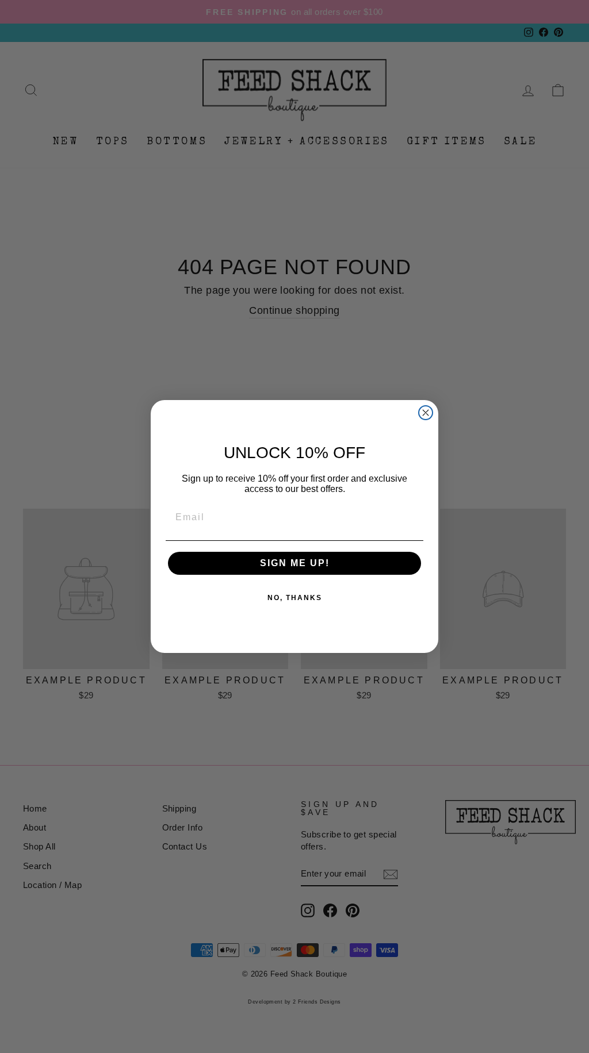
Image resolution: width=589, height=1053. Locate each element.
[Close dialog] (426, 413)
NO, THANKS (294, 598)
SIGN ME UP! (295, 563)
